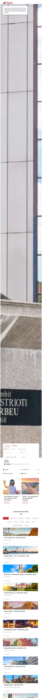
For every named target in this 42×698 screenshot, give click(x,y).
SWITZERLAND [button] (13, 518)
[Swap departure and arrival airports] (21, 452)
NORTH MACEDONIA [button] (17, 525)
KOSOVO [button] (27, 525)
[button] (29, 457)
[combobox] (12, 452)
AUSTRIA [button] (22, 521)
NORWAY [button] (16, 521)
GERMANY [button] (5, 518)
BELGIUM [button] (28, 521)
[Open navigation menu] (37, 2)
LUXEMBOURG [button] (35, 518)
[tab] (7, 445)
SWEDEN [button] (21, 518)
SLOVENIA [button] (27, 518)
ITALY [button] (33, 521)
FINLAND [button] (9, 521)
